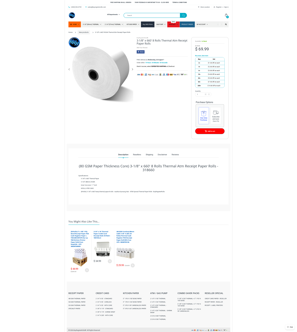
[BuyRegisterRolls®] (71, 15)
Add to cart (211, 131)
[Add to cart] (87, 270)
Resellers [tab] (137, 154)
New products (84, 32)
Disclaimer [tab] (162, 154)
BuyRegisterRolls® (142, 38)
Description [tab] (123, 154)
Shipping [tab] (149, 154)
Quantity (198, 91)
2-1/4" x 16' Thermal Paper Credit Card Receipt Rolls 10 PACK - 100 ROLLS (102, 234)
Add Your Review (142, 47)
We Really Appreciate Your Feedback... (202, 204)
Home (70, 32)
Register (219, 7)
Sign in (226, 7)
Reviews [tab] (175, 154)
